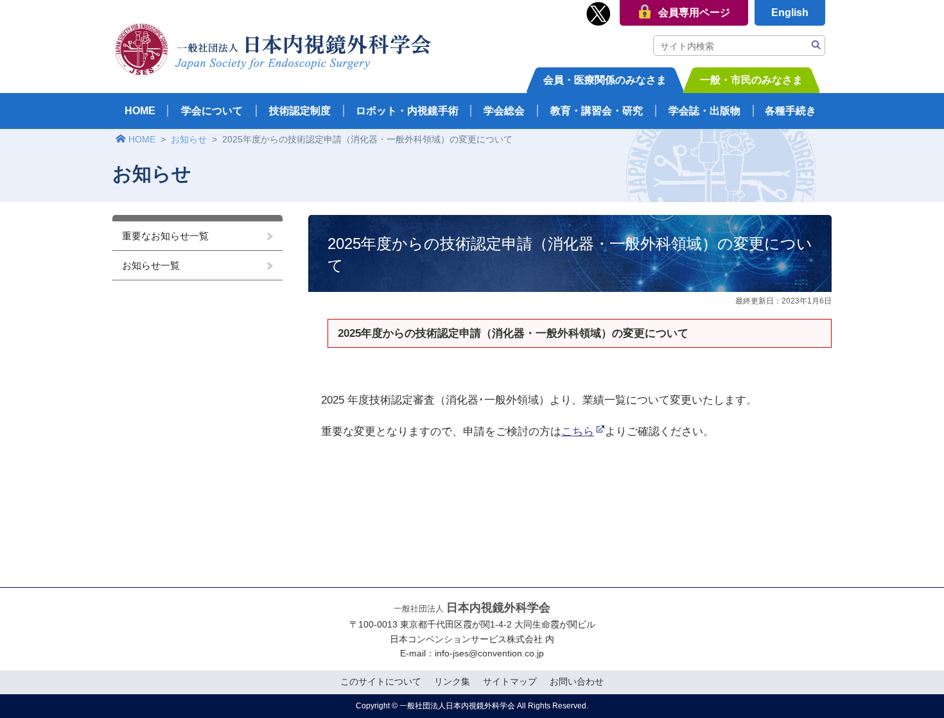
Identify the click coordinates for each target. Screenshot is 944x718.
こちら (577, 431)
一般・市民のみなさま (751, 79)
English (790, 12)
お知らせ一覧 (151, 265)
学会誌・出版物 (704, 110)
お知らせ (189, 139)
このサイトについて (380, 681)
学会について (212, 110)
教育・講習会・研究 (596, 110)
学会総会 (504, 110)
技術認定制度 (300, 110)
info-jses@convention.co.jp (489, 653)
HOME (140, 110)
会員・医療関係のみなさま (605, 79)
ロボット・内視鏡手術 (407, 110)
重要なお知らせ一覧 (165, 235)
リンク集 (452, 681)
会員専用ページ (694, 12)
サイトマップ (510, 681)
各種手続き (790, 110)
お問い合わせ (577, 681)
